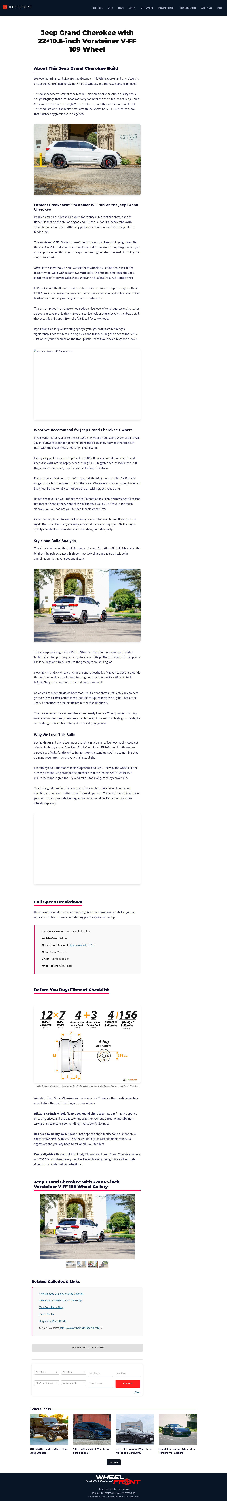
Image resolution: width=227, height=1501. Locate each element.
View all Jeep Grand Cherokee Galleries (61, 1293)
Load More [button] (113, 1462)
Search (128, 1383)
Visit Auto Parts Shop (51, 1307)
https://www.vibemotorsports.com (79, 1328)
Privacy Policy (133, 1496)
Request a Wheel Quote (52, 1321)
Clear (137, 1392)
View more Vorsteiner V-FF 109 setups (61, 1300)
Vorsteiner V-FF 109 (81, 945)
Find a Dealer (46, 1314)
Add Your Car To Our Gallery (87, 1347)
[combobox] (46, 1372)
